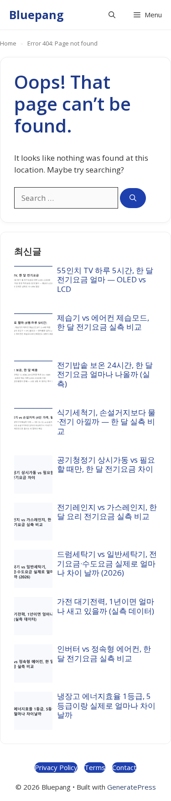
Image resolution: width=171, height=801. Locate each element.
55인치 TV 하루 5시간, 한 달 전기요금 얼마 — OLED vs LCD (105, 279)
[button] (111, 15)
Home (8, 43)
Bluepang (36, 14)
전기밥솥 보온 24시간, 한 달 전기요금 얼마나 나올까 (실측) (105, 374)
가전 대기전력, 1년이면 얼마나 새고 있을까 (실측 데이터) (105, 606)
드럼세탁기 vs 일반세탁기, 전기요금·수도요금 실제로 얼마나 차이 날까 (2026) (107, 563)
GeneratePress (131, 786)
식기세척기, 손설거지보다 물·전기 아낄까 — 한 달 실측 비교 (106, 421)
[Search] (133, 198)
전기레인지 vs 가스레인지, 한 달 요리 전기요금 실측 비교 (107, 511)
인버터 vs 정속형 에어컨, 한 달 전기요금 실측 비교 (104, 653)
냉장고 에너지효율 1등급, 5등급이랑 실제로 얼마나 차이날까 (106, 705)
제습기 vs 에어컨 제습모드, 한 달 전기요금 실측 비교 (103, 322)
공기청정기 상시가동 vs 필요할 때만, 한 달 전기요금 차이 (106, 464)
